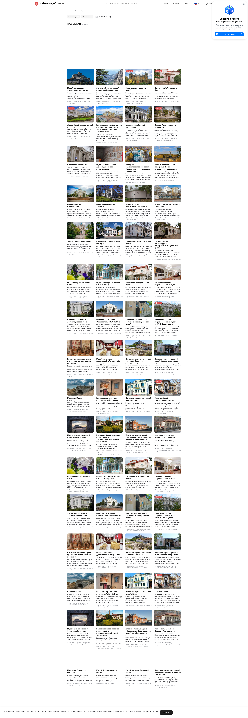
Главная (69, 11)
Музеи (166, 4)
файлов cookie (60, 711)
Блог (186, 4)
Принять (166, 712)
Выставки (176, 4)
